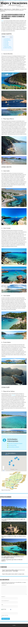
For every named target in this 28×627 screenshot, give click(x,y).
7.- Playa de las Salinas (7, 46)
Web (2, 604)
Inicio (2, 9)
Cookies (14, 625)
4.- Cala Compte (6, 42)
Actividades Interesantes (7, 47)
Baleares (17, 9)
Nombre (3, 596)
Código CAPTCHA (4, 615)
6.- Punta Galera (6, 45)
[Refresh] (10, 609)
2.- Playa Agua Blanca (7, 40)
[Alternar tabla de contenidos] (10, 37)
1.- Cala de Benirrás (6, 38)
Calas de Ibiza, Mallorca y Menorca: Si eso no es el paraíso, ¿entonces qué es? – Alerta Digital (13, 570)
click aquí (13, 395)
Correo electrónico (5, 600)
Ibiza (2, 20)
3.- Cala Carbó (5, 41)
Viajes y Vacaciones (14, 3)
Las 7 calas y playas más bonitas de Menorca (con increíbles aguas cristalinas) (12, 557)
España (13, 9)
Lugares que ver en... (8, 9)
